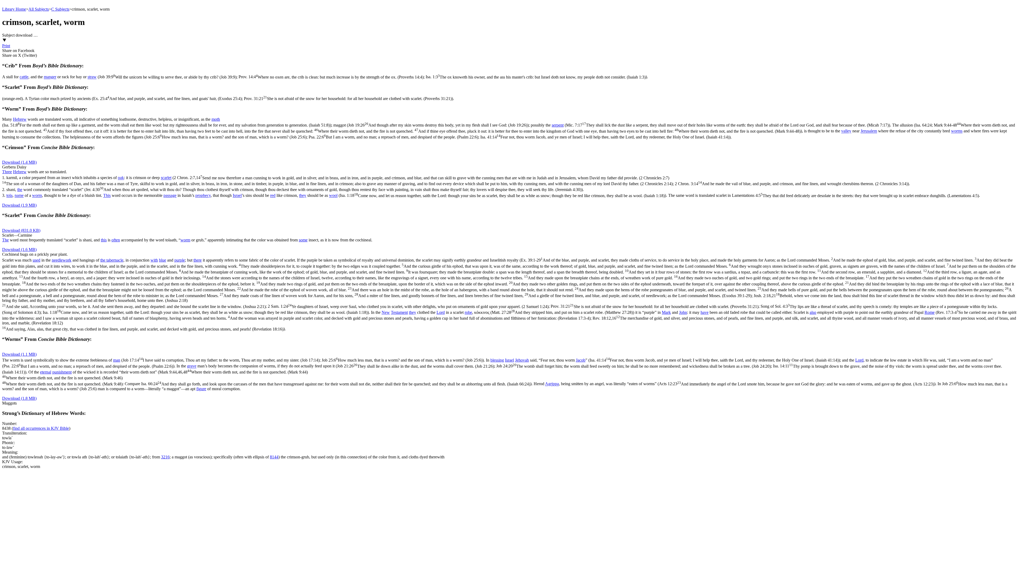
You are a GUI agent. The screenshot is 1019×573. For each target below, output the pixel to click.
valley (846, 131)
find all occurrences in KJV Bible (41, 428)
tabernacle (114, 260)
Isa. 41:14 (604, 137)
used (36, 260)
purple (179, 260)
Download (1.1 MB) (19, 354)
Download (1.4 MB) (19, 162)
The (5, 240)
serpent (558, 125)
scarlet (166, 178)
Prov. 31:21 (348, 98)
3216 (165, 457)
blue (162, 260)
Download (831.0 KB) (21, 230)
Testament (399, 312)
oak (121, 178)
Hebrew (20, 119)
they (302, 195)
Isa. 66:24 (335, 384)
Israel (237, 195)
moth (215, 119)
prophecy (203, 195)
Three (7, 172)
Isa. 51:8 (166, 125)
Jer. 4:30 (333, 189)
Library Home (14, 9)
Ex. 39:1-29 (509, 278)
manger (50, 77)
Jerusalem (869, 131)
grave (191, 366)
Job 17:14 (221, 360)
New (386, 312)
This (107, 195)
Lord (441, 312)
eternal (45, 372)
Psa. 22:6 (393, 137)
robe (468, 312)
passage (169, 195)
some (303, 240)
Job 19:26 (437, 125)
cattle (24, 77)
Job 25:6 (226, 137)
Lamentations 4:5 (855, 195)
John (683, 312)
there (197, 260)
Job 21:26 (415, 366)
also (813, 312)
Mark (666, 312)
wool (333, 195)
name (19, 195)
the (19, 189)
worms (956, 131)
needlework (61, 260)
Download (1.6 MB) (19, 249)
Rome (930, 312)
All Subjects (38, 9)
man (116, 360)
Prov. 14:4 (331, 77)
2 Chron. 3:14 (791, 183)
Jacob (580, 360)
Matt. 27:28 (562, 312)
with (154, 260)
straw (92, 77)
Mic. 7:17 (727, 125)
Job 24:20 (633, 366)
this (104, 240)
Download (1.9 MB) (19, 205)
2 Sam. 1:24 (408, 306)
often (115, 240)
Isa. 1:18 (502, 195)
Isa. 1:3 (536, 77)
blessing (497, 360)
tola (9, 195)
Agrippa (552, 384)
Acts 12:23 (796, 384)
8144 (274, 457)
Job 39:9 (167, 77)
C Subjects (60, 9)
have (705, 312)
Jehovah (522, 360)
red (272, 195)
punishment (62, 372)
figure (201, 389)
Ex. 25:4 (167, 98)
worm (37, 195)
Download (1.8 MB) (19, 398)
